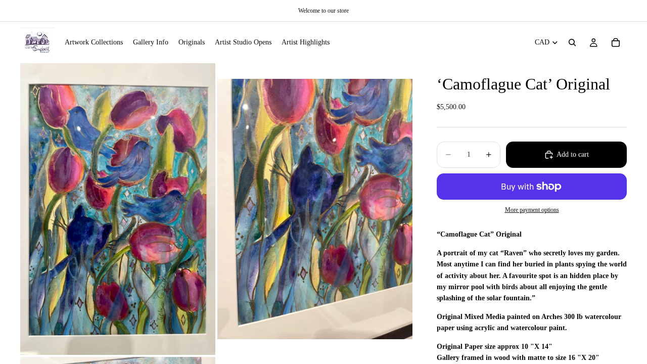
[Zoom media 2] (314, 209)
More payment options (532, 210)
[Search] (572, 42)
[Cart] (616, 42)
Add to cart (573, 154)
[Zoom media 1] (117, 209)
